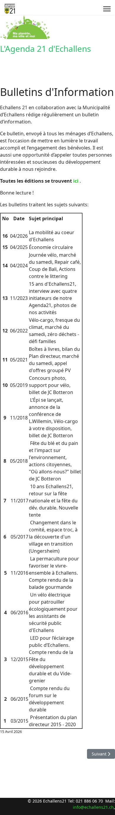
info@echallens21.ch (93, 807)
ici (75, 181)
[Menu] (107, 9)
